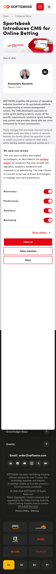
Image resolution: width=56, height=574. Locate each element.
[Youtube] (24, 463)
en (8, 564)
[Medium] (45, 463)
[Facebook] (17, 463)
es (21, 564)
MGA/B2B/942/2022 (28, 506)
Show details (39, 232)
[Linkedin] (10, 463)
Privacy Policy (22, 510)
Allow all (28, 242)
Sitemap (35, 510)
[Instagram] (31, 463)
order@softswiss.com (32, 455)
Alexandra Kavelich (20, 83)
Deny (28, 260)
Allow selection (28, 251)
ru (34, 564)
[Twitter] (38, 463)
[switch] (48, 201)
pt (47, 564)
